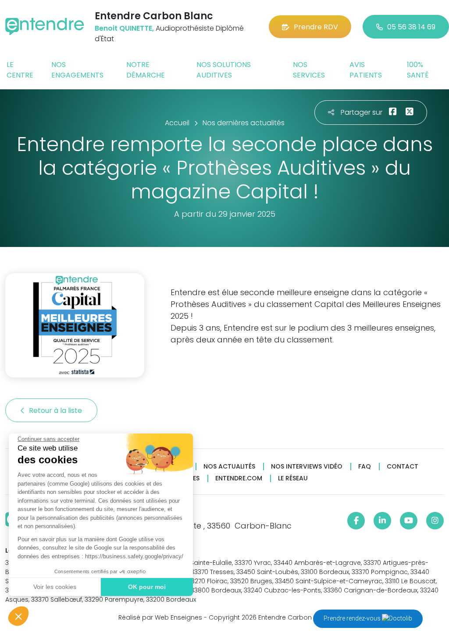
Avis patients (365, 70)
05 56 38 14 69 (411, 27)
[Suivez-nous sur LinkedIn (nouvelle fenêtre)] (382, 520)
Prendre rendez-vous (353, 618)
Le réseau (293, 478)
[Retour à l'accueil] (44, 26)
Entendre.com (238, 478)
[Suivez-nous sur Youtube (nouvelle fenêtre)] (408, 520)
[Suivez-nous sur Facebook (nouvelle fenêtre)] (356, 520)
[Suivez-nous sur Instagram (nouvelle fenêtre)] (435, 520)
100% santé (418, 70)
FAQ (364, 466)
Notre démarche (145, 70)
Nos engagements (77, 70)
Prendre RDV (316, 27)
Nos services (309, 70)
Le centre (20, 70)
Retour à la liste (56, 410)
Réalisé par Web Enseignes (160, 617)
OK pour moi (147, 586)
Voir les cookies (54, 586)
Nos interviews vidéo (306, 466)
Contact (402, 466)
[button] (18, 616)
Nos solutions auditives (223, 70)
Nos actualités (229, 466)
